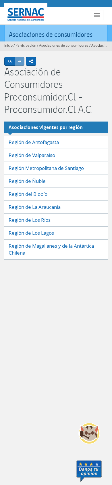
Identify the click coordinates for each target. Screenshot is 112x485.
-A (21, 61)
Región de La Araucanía (35, 207)
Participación (26, 45)
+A (11, 61)
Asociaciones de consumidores (50, 34)
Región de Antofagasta (34, 142)
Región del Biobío (28, 194)
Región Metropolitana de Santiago (46, 168)
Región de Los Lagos (31, 233)
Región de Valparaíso (32, 155)
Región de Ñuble (27, 181)
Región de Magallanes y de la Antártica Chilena (51, 249)
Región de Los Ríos (30, 220)
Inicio (8, 45)
